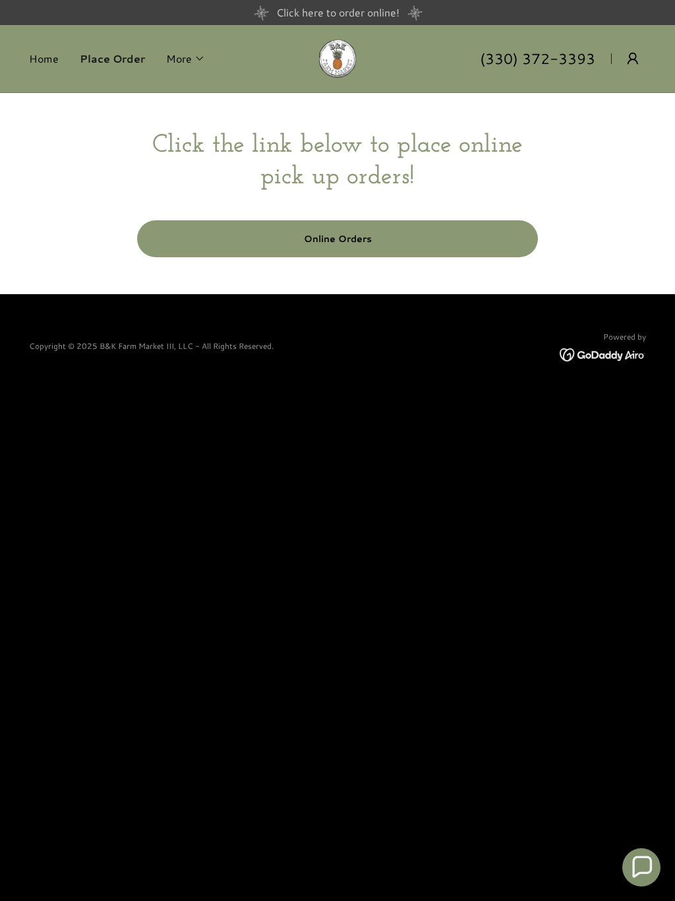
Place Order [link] (112, 58)
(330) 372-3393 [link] (537, 58)
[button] (185, 59)
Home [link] (44, 58)
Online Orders (338, 238)
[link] (338, 57)
